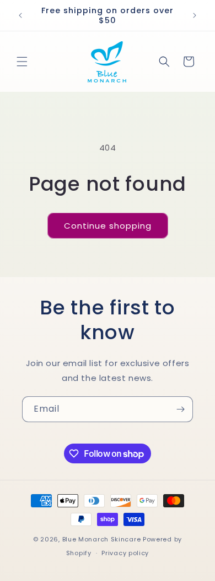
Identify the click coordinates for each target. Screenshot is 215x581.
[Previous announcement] (20, 15)
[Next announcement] (194, 15)
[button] (22, 61)
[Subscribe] (180, 409)
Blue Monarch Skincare (101, 539)
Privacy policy (125, 553)
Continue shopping (108, 225)
